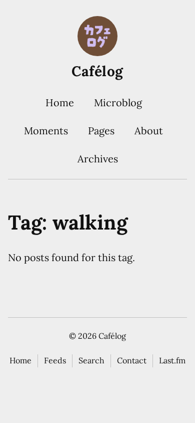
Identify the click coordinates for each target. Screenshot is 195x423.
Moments (46, 130)
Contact (131, 360)
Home (60, 102)
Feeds (55, 360)
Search (91, 360)
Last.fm (172, 360)
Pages (101, 130)
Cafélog (98, 71)
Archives (98, 158)
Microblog (118, 102)
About (148, 130)
